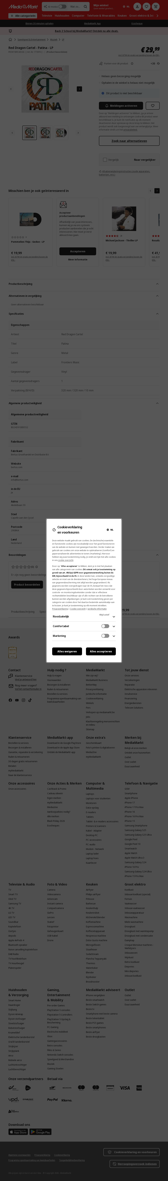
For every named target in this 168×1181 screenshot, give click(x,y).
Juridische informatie (97, 608)
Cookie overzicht (78, 608)
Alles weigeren (67, 651)
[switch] (105, 626)
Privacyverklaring (60, 608)
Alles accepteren (101, 651)
